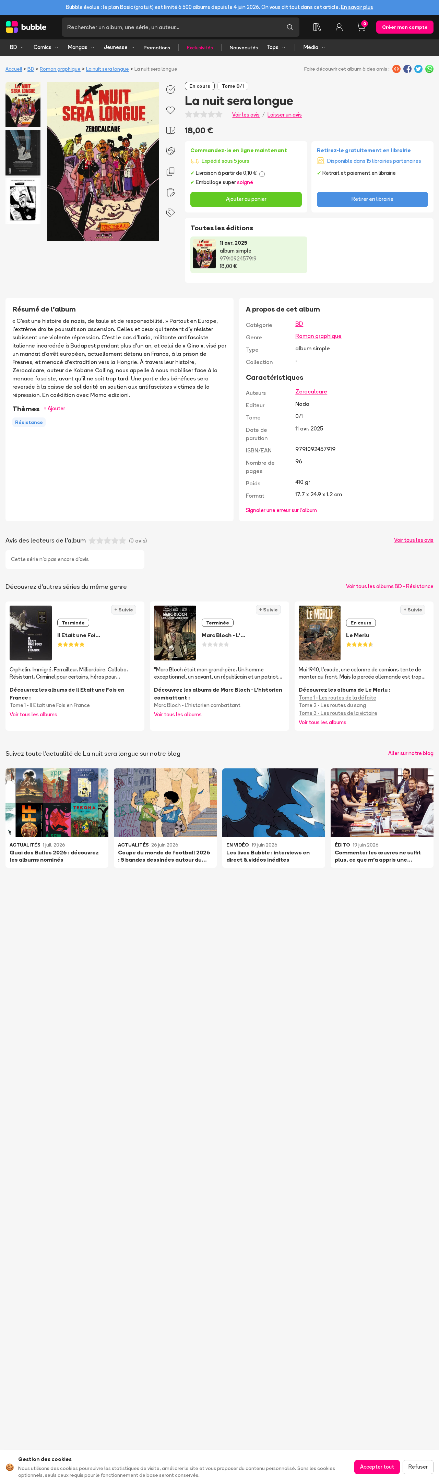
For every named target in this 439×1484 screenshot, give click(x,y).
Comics (42, 47)
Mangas (77, 47)
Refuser (418, 1466)
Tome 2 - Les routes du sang (332, 705)
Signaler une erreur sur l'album (281, 510)
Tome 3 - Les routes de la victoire (338, 713)
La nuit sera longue (107, 69)
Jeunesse (116, 47)
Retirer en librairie (372, 199)
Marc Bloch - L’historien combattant (197, 705)
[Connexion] (339, 27)
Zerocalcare (311, 391)
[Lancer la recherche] (289, 27)
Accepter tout (377, 1466)
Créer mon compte (405, 27)
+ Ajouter (54, 408)
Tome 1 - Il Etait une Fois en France (50, 705)
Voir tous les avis (414, 540)
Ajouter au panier (246, 199)
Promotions (157, 48)
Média (311, 47)
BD (13, 47)
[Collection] (317, 27)
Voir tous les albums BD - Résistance (390, 586)
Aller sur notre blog (411, 753)
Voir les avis (246, 114)
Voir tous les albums (33, 714)
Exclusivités (200, 48)
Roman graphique (60, 69)
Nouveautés (244, 48)
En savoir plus (357, 7)
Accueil (13, 69)
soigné (245, 182)
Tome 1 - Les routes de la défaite (337, 697)
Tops (272, 47)
